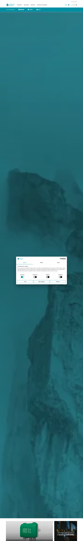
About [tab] (58, 262)
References (74, 1)
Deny (25, 281)
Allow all (57, 281)
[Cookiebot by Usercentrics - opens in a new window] (61, 259)
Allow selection (42, 281)
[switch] (35, 277)
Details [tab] (41, 262)
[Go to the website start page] (10, 5)
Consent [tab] (24, 262)
